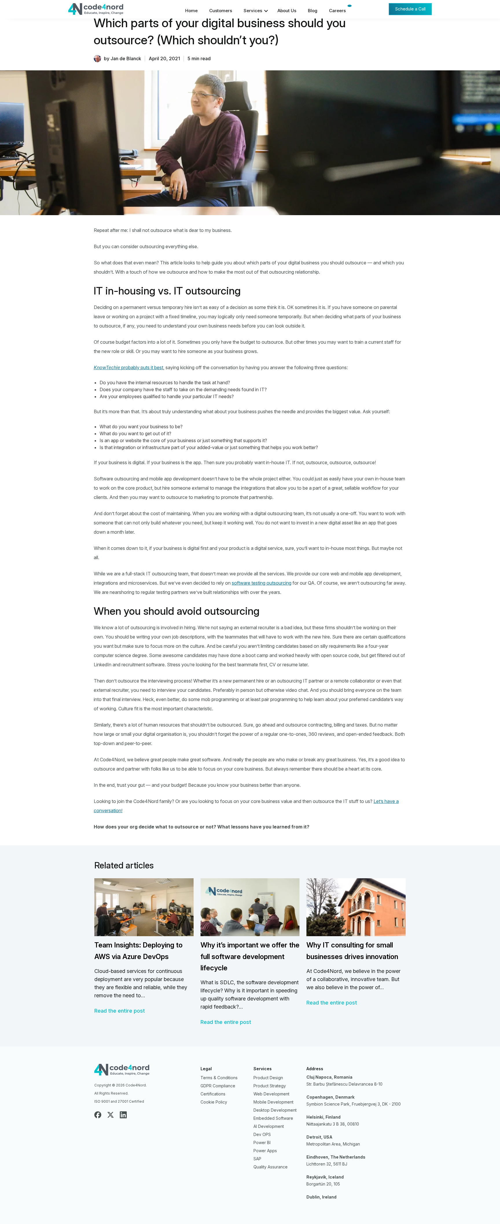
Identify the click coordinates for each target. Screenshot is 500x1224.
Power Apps (265, 1150)
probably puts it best (128, 367)
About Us (286, 10)
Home (191, 10)
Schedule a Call (410, 9)
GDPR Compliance (218, 1085)
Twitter (110, 1114)
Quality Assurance (270, 1166)
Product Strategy (269, 1085)
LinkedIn (123, 1114)
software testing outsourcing (261, 583)
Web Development (271, 1093)
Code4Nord (111, 10)
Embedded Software (273, 1118)
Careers (337, 10)
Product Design (268, 1077)
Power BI (262, 1142)
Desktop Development (275, 1110)
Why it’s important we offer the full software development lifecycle (250, 956)
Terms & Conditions (219, 1077)
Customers (220, 10)
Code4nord (144, 1071)
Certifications (213, 1093)
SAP (257, 1158)
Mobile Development (273, 1101)
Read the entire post (119, 1011)
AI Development (268, 1126)
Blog (312, 10)
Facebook (97, 1114)
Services (253, 10)
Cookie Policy (214, 1101)
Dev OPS (262, 1134)
